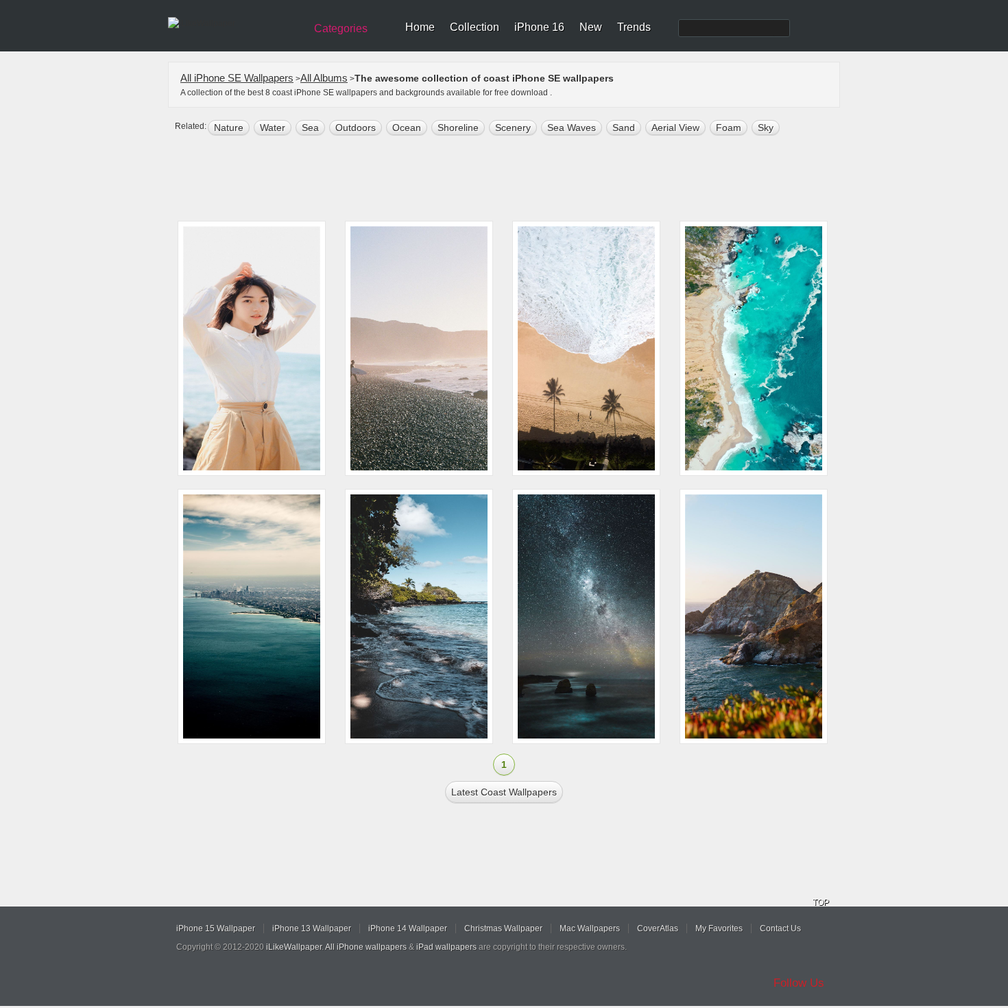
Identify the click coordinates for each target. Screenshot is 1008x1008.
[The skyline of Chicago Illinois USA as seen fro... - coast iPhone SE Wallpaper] (251, 616)
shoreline (458, 127)
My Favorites (719, 928)
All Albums (324, 78)
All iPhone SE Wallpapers (236, 78)
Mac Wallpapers (590, 928)
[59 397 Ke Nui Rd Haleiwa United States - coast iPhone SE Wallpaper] (586, 348)
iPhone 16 (539, 27)
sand (623, 127)
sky (765, 127)
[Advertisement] (512, 180)
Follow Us (798, 982)
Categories (341, 28)
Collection (474, 27)
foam (728, 127)
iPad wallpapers (446, 947)
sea (310, 127)
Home (420, 27)
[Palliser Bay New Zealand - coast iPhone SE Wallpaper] (419, 348)
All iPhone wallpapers (366, 947)
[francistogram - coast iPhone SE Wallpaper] (753, 616)
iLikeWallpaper (294, 947)
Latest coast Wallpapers (504, 792)
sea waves (571, 127)
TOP (821, 902)
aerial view (675, 127)
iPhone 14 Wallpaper (407, 928)
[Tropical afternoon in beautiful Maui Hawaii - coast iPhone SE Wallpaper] (419, 616)
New (590, 27)
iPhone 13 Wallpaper (311, 928)
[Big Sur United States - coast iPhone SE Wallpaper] (753, 348)
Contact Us (780, 928)
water (272, 127)
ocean (406, 127)
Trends (634, 27)
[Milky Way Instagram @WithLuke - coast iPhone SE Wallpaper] (586, 616)
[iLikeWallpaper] (235, 23)
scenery (513, 127)
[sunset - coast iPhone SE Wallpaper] (251, 348)
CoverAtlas (657, 928)
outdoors (355, 127)
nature (228, 127)
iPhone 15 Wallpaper (215, 928)
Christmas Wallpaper (503, 928)
